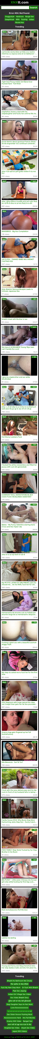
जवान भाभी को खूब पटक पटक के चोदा (19, 1024)
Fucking (24, 19)
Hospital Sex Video (11, 1028)
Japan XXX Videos (19, 1031)
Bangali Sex (27, 1021)
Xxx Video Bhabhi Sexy (19, 998)
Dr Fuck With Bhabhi (30, 987)
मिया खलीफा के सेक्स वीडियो (19, 984)
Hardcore (20, 16)
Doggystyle (9, 16)
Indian (31, 19)
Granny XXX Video (14, 1021)
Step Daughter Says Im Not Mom (20, 1004)
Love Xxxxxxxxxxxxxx (19, 1008)
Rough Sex (29, 16)
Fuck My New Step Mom (10, 987)
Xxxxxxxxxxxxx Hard (12, 1018)
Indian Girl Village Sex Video (19, 994)
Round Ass (19, 22)
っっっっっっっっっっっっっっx (19, 1011)
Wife (17, 19)
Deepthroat (9, 19)
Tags (13, 1037)
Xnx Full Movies (29, 1018)
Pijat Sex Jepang (19, 991)
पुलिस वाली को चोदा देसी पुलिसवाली (20, 1001)
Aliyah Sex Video (28, 1028)
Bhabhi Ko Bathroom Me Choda (19, 981)
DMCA (18, 1037)
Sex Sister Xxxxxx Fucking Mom (19, 1014)
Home (6, 1037)
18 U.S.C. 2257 (29, 1037)
